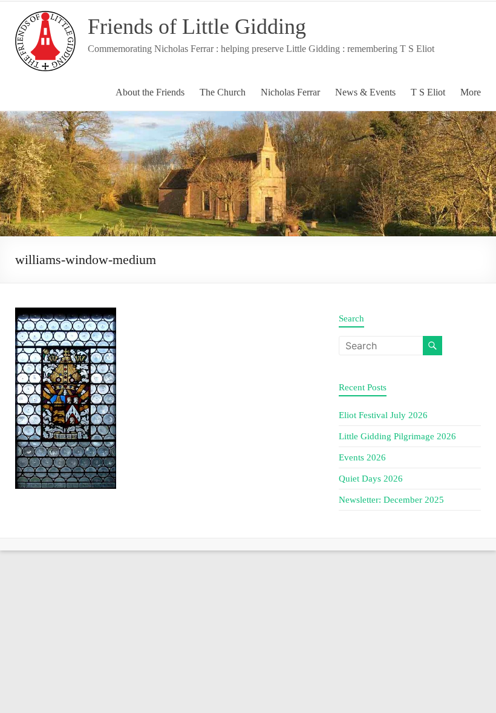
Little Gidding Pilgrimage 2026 (397, 436)
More (470, 92)
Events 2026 (362, 457)
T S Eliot (428, 92)
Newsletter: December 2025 (391, 500)
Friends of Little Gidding (197, 27)
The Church (223, 92)
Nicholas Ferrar (290, 92)
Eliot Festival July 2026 (383, 415)
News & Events (365, 92)
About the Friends (150, 92)
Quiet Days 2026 (371, 478)
